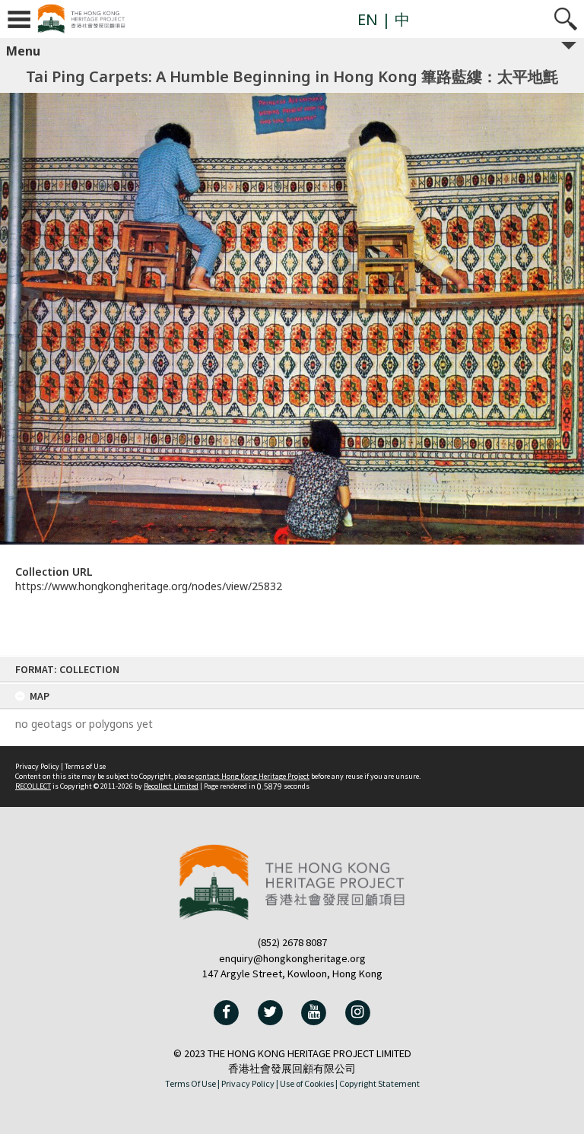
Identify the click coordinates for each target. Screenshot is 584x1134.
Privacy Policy (37, 766)
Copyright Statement (379, 1083)
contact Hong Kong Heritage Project (252, 776)
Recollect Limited (171, 786)
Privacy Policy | (249, 1083)
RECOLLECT (33, 786)
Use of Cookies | (309, 1083)
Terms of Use (85, 766)
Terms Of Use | (192, 1083)
